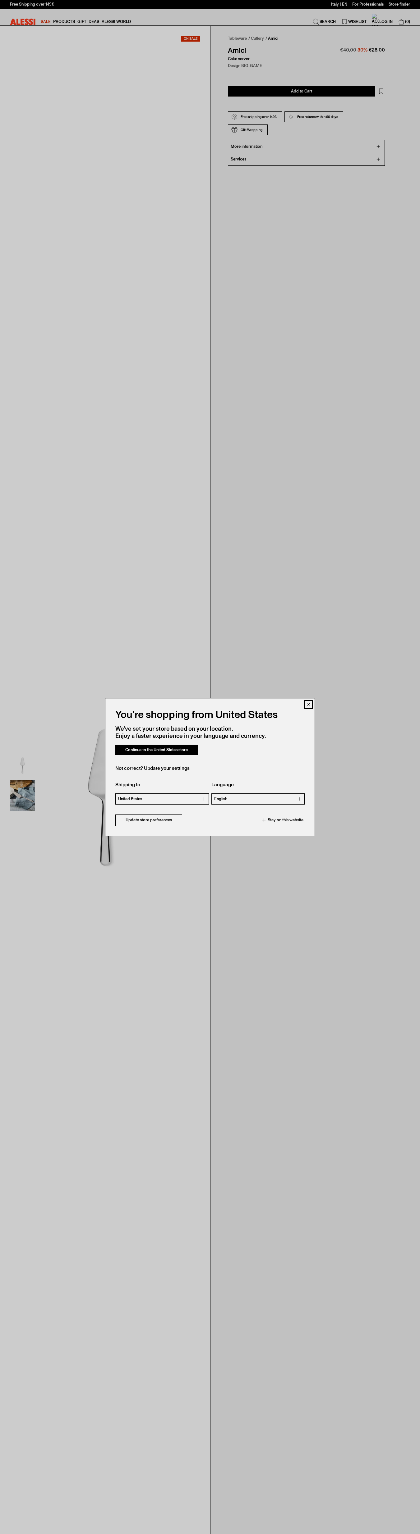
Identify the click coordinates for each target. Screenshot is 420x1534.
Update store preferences (149, 820)
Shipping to (127, 784)
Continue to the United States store (156, 749)
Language (222, 784)
